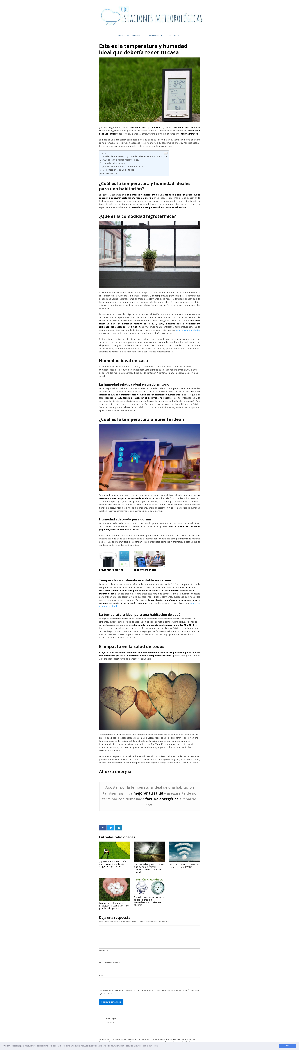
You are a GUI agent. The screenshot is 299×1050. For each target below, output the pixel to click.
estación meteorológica (188, 330)
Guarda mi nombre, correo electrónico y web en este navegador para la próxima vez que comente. (149, 992)
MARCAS (122, 35)
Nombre (103, 951)
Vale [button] (287, 1046)
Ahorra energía (109, 173)
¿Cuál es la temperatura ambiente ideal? (122, 166)
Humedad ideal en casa (114, 163)
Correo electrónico (109, 963)
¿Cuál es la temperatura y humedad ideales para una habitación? (135, 156)
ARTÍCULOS (174, 35)
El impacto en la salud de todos (118, 169)
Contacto (110, 1022)
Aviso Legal (111, 1018)
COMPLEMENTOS (154, 35)
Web (101, 975)
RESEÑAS (136, 35)
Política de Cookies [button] (150, 1046)
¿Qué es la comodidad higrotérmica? (120, 159)
